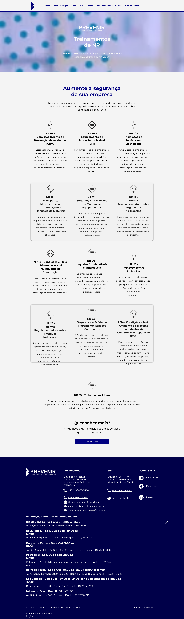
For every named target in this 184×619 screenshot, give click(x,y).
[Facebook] (141, 486)
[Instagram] (141, 478)
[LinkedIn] (141, 497)
